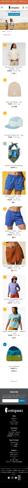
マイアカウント (14, 456)
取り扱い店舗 (14, 460)
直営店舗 (14, 430)
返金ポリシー (15, 472)
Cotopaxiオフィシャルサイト (11, 468)
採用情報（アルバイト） (14, 436)
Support (14, 450)
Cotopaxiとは (14, 442)
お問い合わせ (14, 454)
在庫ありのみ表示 (7, 34)
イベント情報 (14, 444)
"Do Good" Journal (14, 432)
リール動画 (14, 446)
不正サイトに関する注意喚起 (14, 462)
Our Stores (14, 428)
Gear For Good (14, 440)
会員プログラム (14, 452)
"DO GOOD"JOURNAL (14, 14)
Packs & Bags (14, 422)
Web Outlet (14, 424)
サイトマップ (22, 468)
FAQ (14, 458)
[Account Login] (23, 7)
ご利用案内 (15, 470)
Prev (9, 381)
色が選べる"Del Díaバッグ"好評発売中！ (9, 1)
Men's (14, 420)
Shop (14, 416)
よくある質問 (8, 470)
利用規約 (9, 472)
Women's (14, 418)
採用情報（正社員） (14, 434)
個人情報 (4, 472)
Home (3, 31)
